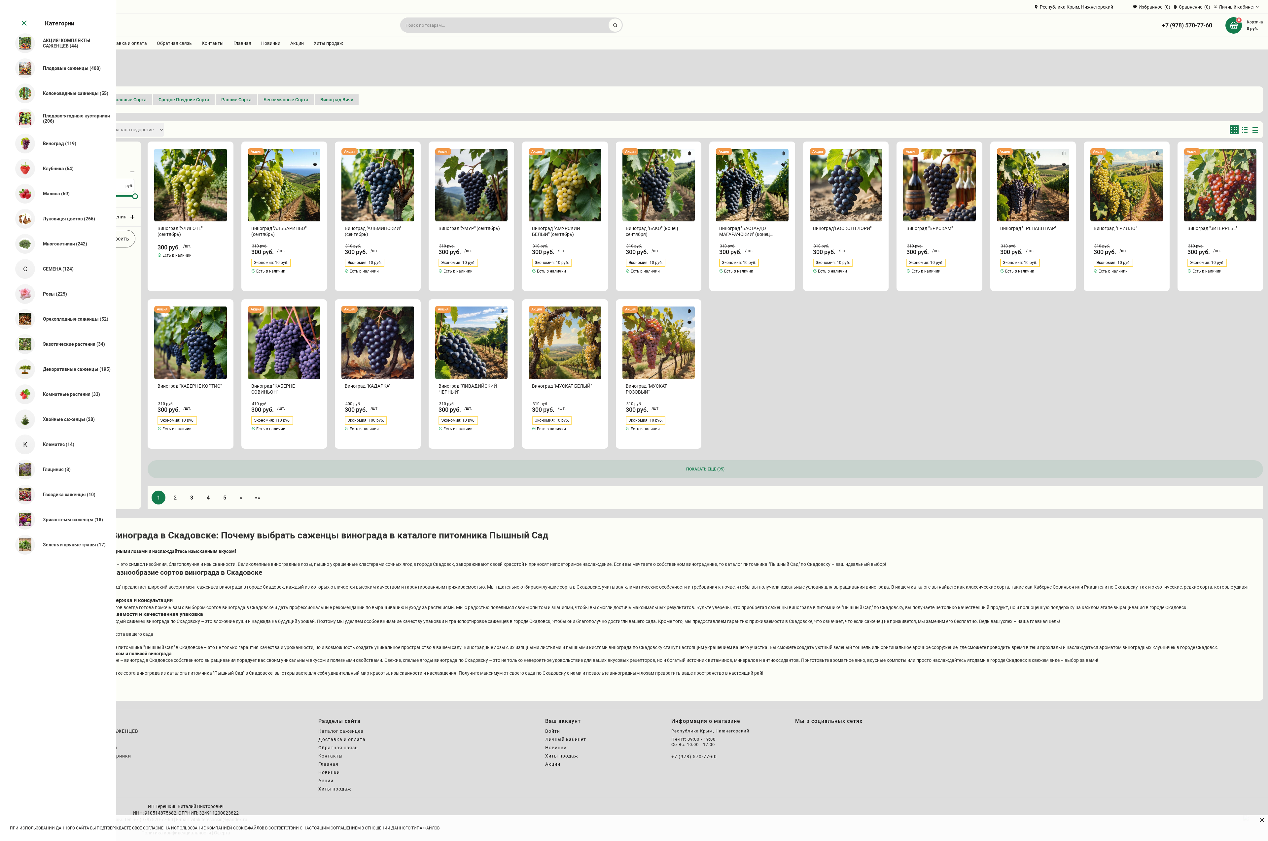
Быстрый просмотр (190, 185)
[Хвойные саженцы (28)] (22, 419)
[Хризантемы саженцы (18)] (22, 520)
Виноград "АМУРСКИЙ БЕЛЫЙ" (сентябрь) (556, 231)
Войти (552, 731)
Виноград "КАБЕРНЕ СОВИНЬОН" (273, 389)
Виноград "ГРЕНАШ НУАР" (1028, 228)
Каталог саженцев (341, 731)
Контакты (213, 43)
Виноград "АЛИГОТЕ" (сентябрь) (180, 231)
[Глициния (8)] (22, 469)
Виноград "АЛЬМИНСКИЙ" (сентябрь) (373, 231)
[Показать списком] (1244, 129)
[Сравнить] (221, 153)
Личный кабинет (565, 739)
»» (257, 498)
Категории (59, 23)
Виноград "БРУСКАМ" (929, 228)
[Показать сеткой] (1234, 129)
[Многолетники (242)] (22, 244)
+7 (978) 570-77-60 (1187, 25)
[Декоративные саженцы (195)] (22, 369)
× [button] (1262, 819)
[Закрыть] (23, 23)
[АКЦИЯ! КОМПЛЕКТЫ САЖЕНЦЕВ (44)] (22, 43)
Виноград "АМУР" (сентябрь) (469, 228)
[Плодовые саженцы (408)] (22, 68)
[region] (58, 420)
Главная (242, 43)
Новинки (270, 43)
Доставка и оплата (126, 43)
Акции (297, 43)
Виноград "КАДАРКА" (367, 386)
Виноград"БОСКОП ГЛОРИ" (842, 228)
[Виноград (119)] (22, 143)
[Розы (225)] (22, 294)
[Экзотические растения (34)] (22, 344)
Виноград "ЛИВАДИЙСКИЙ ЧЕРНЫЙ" (468, 389)
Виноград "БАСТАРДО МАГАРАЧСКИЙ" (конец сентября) (744, 231)
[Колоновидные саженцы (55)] (22, 93)
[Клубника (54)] (22, 168)
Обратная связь (174, 43)
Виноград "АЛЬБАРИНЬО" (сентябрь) (278, 231)
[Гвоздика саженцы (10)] (22, 494)
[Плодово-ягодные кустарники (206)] (22, 118)
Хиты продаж (328, 43)
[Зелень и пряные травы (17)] (22, 545)
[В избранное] (221, 165)
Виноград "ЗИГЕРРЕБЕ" (1212, 228)
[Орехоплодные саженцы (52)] (22, 319)
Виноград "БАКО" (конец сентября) (652, 231)
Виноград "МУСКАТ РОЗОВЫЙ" (646, 389)
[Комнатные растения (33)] (22, 394)
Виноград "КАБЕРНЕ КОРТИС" (190, 386)
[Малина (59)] (22, 194)
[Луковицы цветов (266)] (22, 219)
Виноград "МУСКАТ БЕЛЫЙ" (562, 386)
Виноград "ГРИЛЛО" (1115, 228)
